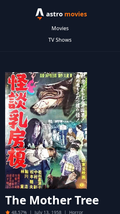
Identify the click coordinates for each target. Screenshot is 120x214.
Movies (60, 28)
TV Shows (60, 39)
